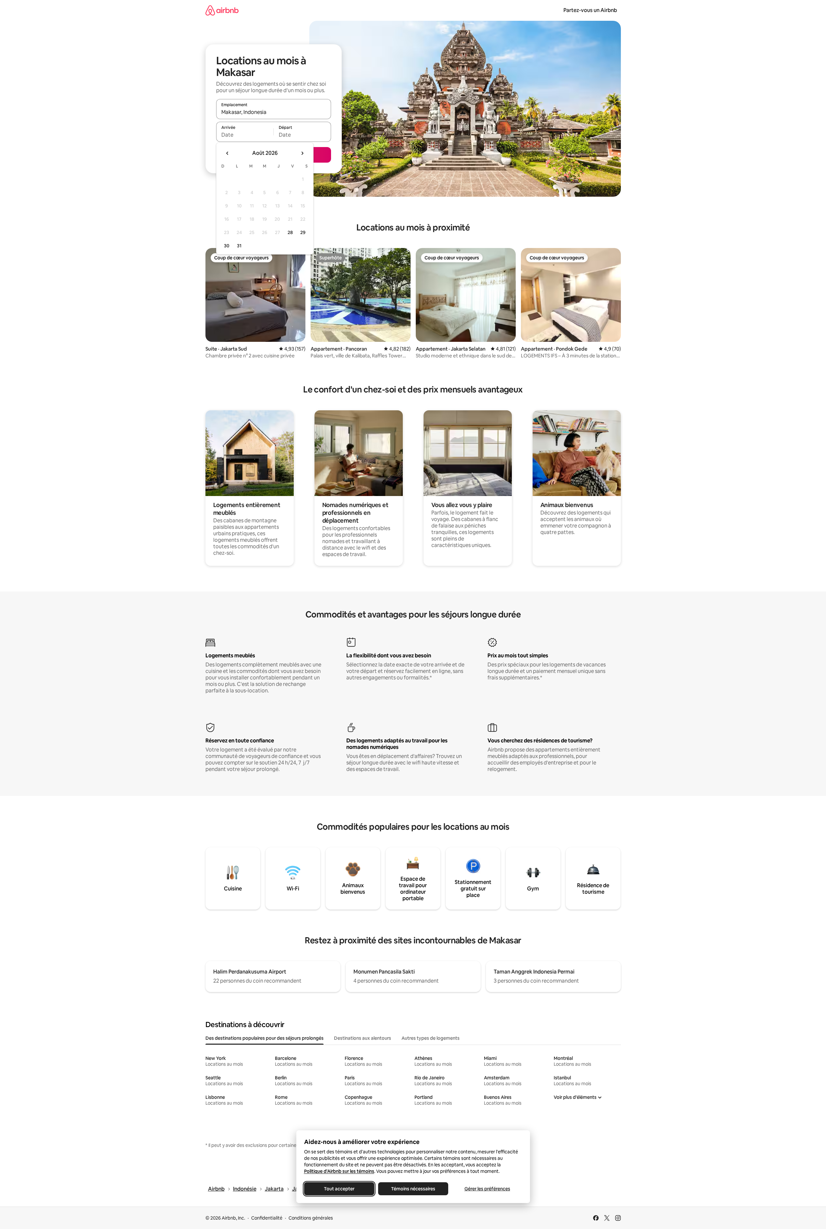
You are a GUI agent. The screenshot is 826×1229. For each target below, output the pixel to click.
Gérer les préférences (487, 1189)
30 (226, 246)
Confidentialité (266, 1218)
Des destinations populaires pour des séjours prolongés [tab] (264, 1038)
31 (239, 246)
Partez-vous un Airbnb (590, 10)
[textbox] (244, 135)
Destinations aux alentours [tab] (362, 1038)
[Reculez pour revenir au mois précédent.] (227, 153)
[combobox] (273, 112)
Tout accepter (339, 1189)
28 (290, 232)
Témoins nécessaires (413, 1189)
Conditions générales (311, 1218)
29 (302, 232)
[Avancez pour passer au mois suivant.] (302, 153)
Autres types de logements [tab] (430, 1038)
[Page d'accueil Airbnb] (222, 10)
